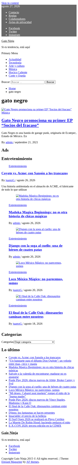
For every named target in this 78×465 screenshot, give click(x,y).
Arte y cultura (16, 65)
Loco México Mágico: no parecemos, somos (34, 389)
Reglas (13, 15)
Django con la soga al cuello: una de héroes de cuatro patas (35, 247)
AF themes (32, 461)
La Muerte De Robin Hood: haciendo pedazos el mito (39, 422)
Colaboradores (17, 18)
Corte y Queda (17, 75)
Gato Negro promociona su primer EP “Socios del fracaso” (37, 123)
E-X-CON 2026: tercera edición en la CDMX (35, 425)
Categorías (7, 341)
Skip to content (10, 3)
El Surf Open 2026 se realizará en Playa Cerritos (36, 419)
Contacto (14, 12)
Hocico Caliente (18, 72)
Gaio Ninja (7, 40)
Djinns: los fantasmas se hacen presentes (32, 412)
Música (13, 69)
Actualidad (15, 59)
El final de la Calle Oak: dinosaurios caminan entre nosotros (36, 314)
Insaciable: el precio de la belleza (27, 415)
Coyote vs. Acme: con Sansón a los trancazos (34, 173)
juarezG (10, 180)
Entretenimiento (18, 166)
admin (9, 142)
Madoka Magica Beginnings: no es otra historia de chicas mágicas (38, 214)
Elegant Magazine (11, 461)
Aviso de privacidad (20, 22)
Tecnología (15, 62)
